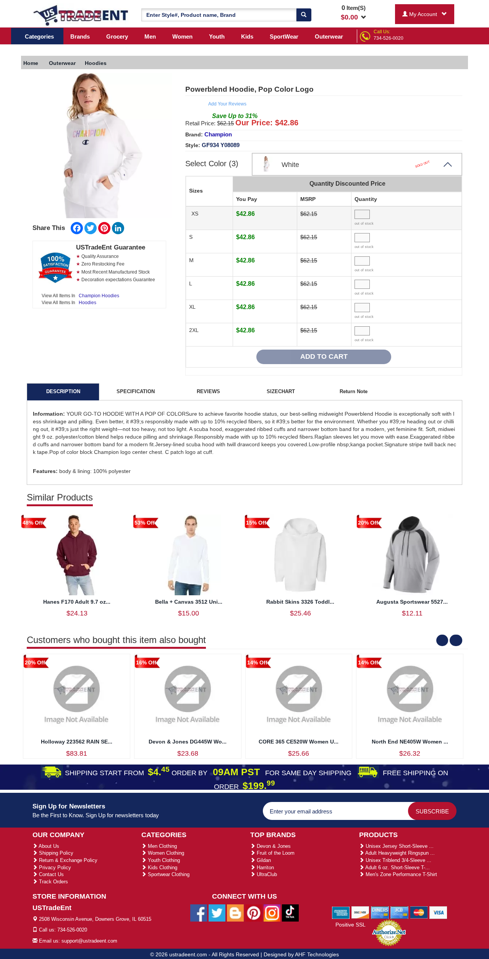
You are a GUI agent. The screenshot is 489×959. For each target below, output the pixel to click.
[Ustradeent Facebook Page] (198, 912)
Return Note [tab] (354, 391)
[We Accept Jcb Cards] (399, 912)
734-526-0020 (388, 38)
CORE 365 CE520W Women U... (298, 742)
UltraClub (266, 874)
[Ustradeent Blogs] (235, 912)
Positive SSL (350, 925)
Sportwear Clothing (167, 874)
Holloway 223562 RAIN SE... (76, 742)
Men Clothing (161, 846)
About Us (48, 846)
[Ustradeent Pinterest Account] (253, 912)
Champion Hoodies (99, 295)
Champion (218, 134)
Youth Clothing (163, 860)
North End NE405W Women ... (410, 742)
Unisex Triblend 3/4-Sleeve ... (397, 860)
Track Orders (52, 881)
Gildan (263, 860)
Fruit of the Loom (275, 853)
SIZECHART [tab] (281, 391)
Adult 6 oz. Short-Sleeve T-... (397, 867)
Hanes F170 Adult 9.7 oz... (76, 602)
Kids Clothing (161, 867)
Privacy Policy (54, 867)
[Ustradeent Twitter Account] (217, 912)
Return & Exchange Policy (67, 860)
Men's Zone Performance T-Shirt (400, 874)
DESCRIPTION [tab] (63, 391)
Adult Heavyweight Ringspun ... (399, 853)
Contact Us (50, 874)
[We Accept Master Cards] (419, 912)
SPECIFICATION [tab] (136, 391)
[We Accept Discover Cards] (360, 912)
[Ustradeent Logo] (81, 14)
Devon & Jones (273, 846)
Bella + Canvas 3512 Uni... (188, 602)
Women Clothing (165, 853)
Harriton (264, 867)
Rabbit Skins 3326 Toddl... (300, 602)
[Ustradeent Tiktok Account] (290, 912)
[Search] (303, 14)
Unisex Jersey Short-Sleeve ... (399, 846)
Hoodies (87, 302)
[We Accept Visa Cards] (438, 912)
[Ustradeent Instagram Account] (272, 912)
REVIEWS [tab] (208, 391)
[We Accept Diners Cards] (380, 912)
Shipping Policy (55, 853)
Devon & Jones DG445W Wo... (188, 742)
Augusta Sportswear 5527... (412, 602)
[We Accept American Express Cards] (341, 912)
